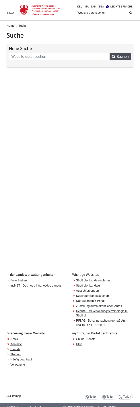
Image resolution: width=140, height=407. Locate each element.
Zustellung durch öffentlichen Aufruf (99, 306)
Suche (23, 25)
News (14, 339)
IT (87, 6)
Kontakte (16, 344)
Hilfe (79, 344)
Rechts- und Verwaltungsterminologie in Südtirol (102, 313)
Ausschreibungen (87, 290)
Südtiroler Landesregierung (93, 280)
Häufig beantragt (21, 359)
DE (80, 6)
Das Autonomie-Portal (90, 301)
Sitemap (15, 396)
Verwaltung (17, 364)
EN (101, 6)
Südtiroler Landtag (88, 285)
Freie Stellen (18, 280)
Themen (15, 354)
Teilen (93, 396)
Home (11, 25)
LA (93, 6)
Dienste (15, 349)
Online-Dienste (86, 339)
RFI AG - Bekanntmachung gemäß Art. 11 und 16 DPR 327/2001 (103, 322)
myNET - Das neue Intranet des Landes (35, 285)
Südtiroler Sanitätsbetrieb (92, 295)
